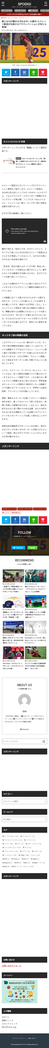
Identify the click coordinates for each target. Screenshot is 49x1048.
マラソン (26, 851)
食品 (6, 866)
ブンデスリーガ (40, 509)
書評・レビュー (33, 10)
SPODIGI (24, 4)
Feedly (32, 547)
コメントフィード (9, 1023)
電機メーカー (39, 863)
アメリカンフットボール (13, 840)
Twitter (19, 547)
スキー (20, 844)
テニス (28, 847)
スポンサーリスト (20, 10)
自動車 (36, 859)
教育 (6, 859)
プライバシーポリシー (19, 1038)
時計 (26, 859)
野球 (18, 863)
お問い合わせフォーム (11, 965)
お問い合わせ (32, 1038)
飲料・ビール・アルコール (23, 866)
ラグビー (38, 851)
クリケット (30, 840)
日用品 (16, 859)
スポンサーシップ (10, 509)
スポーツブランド (34, 844)
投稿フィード (7, 1020)
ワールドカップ (10, 855)
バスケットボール (11, 851)
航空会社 (17, 512)
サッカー (7, 512)
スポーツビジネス (6, 10)
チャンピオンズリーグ (12, 847)
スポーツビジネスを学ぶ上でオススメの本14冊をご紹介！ (25, 14)
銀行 (27, 863)
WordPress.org (9, 1027)
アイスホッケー (28, 836)
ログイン (6, 1017)
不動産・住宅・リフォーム (30, 855)
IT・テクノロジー (11, 836)
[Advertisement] (24, 109)
